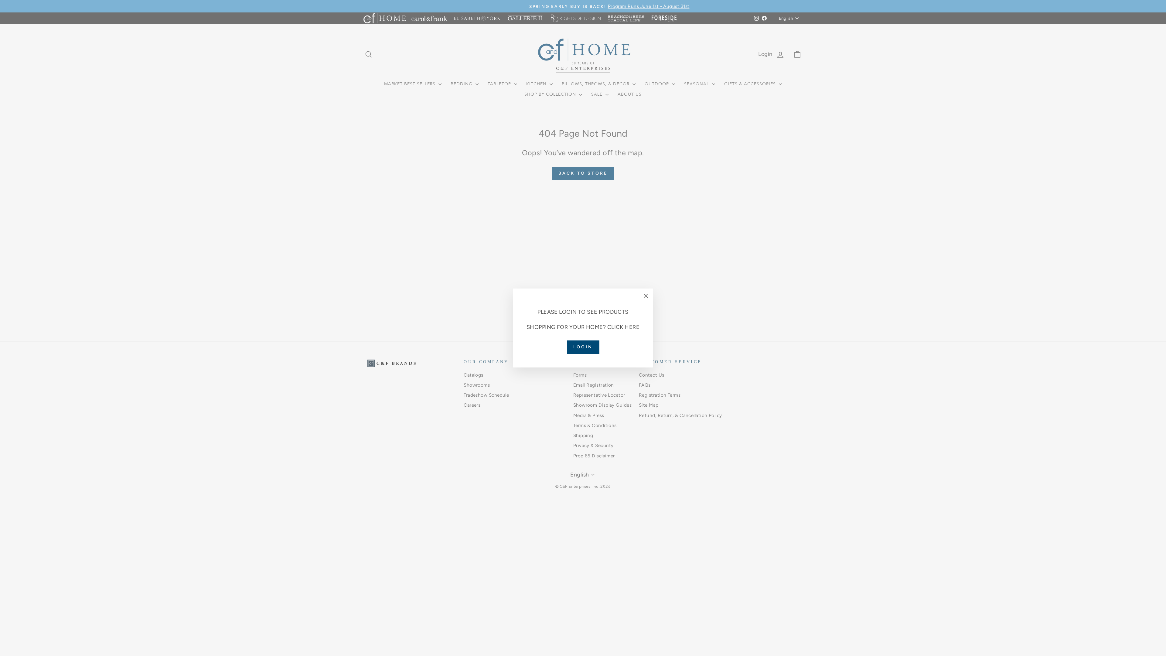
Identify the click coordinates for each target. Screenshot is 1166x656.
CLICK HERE (623, 327)
